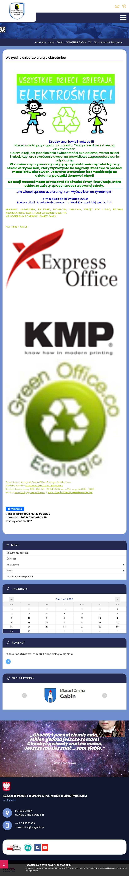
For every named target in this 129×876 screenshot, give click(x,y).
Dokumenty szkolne (17, 552)
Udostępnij (16, 509)
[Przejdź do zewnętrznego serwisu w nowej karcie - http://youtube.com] (45, 847)
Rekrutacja (12, 564)
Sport (9, 570)
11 (47, 618)
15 (117, 618)
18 (47, 622)
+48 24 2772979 (124, 6)
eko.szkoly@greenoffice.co (29, 492)
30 (11, 631)
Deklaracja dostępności (19, 576)
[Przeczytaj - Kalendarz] (66, 589)
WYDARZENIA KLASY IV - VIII (77, 42)
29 (117, 626)
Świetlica (11, 558)
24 (29, 626)
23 (11, 626)
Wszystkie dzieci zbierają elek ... (108, 42)
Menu (15, 545)
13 (82, 618)
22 (117, 622)
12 (64, 618)
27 (82, 626)
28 (100, 626)
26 (64, 626)
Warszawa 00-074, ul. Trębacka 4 (44, 485)
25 (47, 626)
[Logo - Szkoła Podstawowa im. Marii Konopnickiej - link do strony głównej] (18, 11)
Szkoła (59, 42)
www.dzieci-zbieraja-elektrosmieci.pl (70, 492)
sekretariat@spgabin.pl (118, 6)
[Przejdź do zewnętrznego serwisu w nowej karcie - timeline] (29, 847)
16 (11, 622)
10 (29, 618)
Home (50, 42)
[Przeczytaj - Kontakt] (66, 643)
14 (100, 618)
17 (29, 622)
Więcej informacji (8, 661)
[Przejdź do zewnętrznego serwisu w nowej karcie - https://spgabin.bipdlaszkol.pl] (15, 848)
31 (29, 631)
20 (82, 622)
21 (100, 622)
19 (64, 622)
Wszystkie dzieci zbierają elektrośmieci (36, 58)
